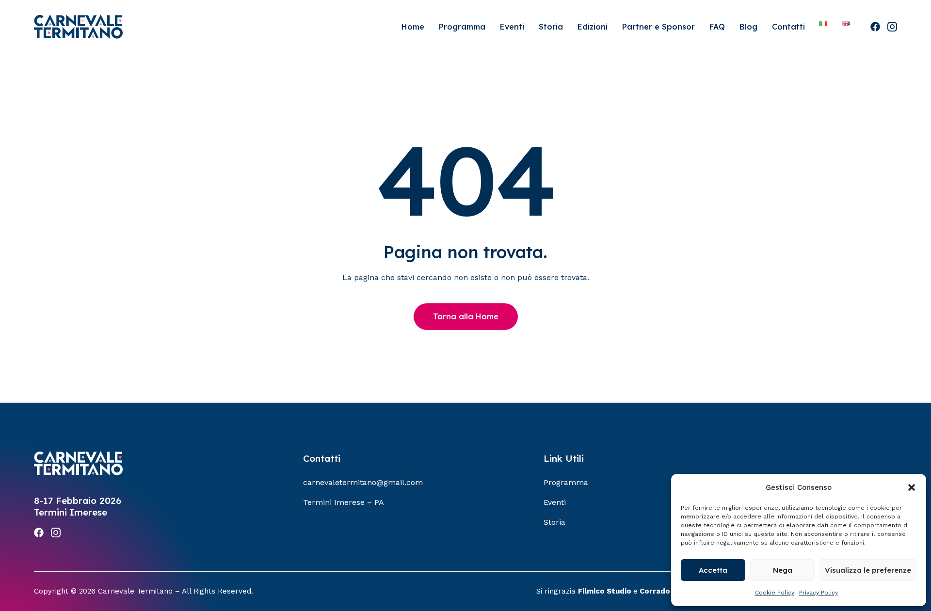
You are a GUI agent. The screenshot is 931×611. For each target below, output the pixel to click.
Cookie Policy (774, 592)
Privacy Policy (818, 592)
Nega (782, 570)
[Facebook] (875, 26)
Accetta (713, 570)
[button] (911, 487)
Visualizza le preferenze (868, 570)
